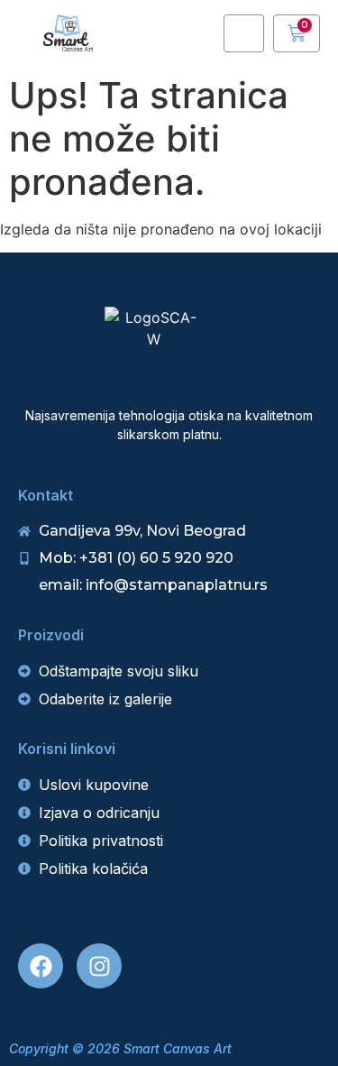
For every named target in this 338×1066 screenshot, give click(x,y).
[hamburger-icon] (244, 33)
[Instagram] (99, 965)
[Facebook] (40, 965)
